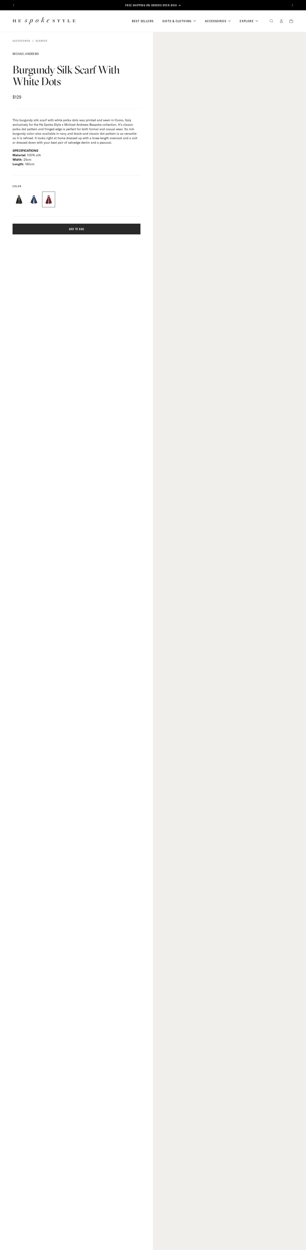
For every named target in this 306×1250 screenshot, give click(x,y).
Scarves (41, 40)
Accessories (215, 21)
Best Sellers (143, 21)
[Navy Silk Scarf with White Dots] (33, 199)
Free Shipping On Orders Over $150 (151, 5)
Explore (247, 21)
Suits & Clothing (176, 21)
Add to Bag (76, 229)
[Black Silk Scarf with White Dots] (19, 199)
